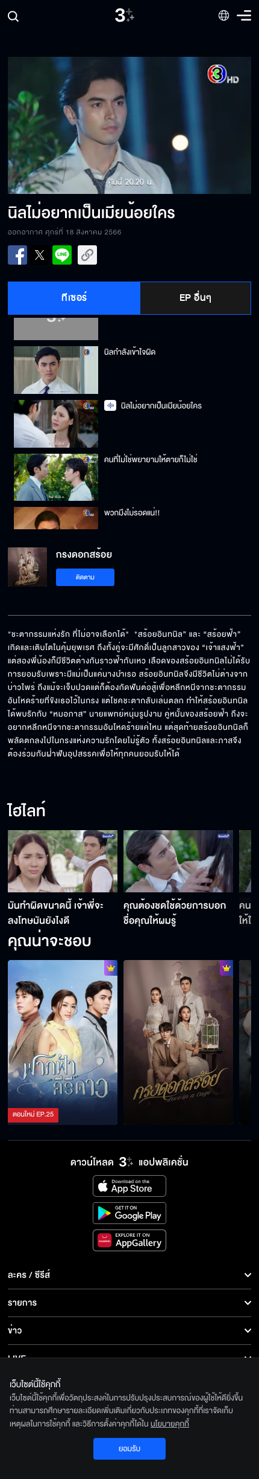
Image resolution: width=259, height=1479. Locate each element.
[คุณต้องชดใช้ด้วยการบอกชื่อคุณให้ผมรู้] (178, 861)
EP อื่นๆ (195, 298)
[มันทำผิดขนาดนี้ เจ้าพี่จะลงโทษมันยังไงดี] (62, 861)
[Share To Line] (62, 255)
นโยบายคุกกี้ (170, 1424)
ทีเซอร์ (74, 298)
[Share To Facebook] (17, 255)
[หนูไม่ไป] (62, 1042)
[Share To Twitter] (39, 255)
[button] (69, 125)
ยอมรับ (129, 1449)
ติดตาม (85, 577)
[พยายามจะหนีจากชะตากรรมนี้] (178, 1042)
